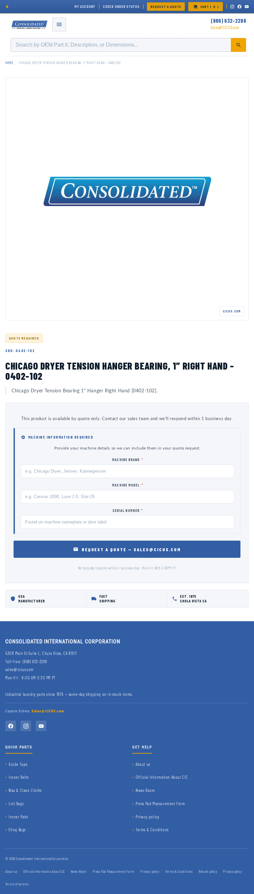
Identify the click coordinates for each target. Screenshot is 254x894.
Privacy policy (147, 816)
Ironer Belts (18, 777)
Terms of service (16, 884)
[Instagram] (232, 7)
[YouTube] (247, 7)
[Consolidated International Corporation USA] (30, 24)
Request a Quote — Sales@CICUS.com (131, 549)
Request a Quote (165, 7)
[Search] (238, 45)
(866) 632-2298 (228, 21)
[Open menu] (59, 24)
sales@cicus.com (19, 669)
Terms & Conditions (152, 829)
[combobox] (128, 45)
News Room (145, 790)
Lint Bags (16, 803)
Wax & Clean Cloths (25, 790)
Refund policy (207, 871)
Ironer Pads (18, 816)
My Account (85, 6)
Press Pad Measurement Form (160, 803)
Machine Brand (127, 459)
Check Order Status (121, 6)
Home (9, 62)
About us (143, 764)
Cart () (209, 7)
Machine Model (127, 485)
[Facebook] (239, 7)
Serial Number (127, 510)
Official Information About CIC (162, 777)
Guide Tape (18, 764)
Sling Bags (17, 829)
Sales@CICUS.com (225, 27)
